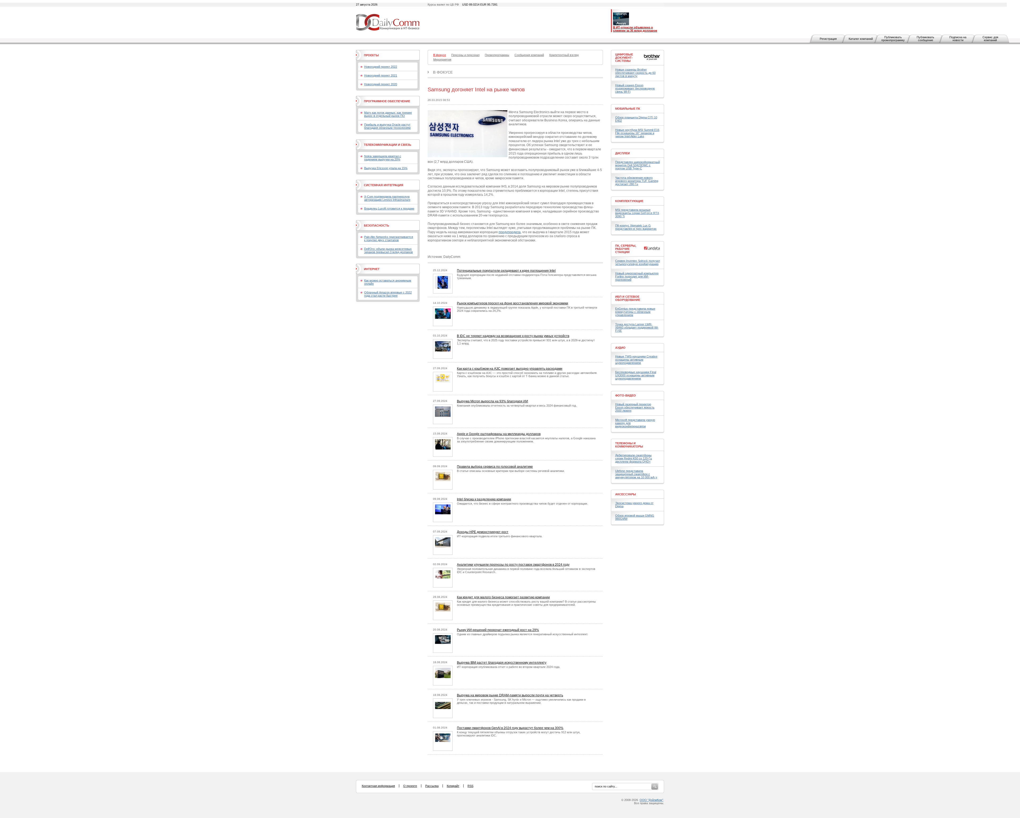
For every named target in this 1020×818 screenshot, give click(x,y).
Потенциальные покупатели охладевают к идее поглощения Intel (506, 270)
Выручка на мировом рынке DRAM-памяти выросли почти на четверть (510, 695)
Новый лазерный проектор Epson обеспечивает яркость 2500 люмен (634, 407)
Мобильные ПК (627, 108)
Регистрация (828, 38)
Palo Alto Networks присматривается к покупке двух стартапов (388, 238)
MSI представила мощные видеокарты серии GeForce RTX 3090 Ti (637, 213)
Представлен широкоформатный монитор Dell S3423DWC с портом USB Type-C (637, 165)
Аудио (620, 347)
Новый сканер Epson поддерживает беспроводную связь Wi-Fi (635, 88)
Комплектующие (629, 201)
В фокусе (443, 72)
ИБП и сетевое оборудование (627, 298)
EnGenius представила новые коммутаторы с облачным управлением (635, 312)
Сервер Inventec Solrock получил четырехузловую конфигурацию (637, 262)
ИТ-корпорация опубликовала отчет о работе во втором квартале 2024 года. (508, 666)
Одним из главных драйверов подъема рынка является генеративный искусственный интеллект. (522, 634)
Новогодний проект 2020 (380, 84)
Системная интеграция (383, 185)
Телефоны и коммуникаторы (629, 445)
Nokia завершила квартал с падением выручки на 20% (382, 158)
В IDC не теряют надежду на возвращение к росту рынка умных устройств (513, 336)
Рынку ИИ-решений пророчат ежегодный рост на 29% (498, 630)
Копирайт (453, 785)
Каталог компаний (861, 38)
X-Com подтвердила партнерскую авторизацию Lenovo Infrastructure (387, 198)
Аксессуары (625, 494)
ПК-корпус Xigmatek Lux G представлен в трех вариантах (636, 227)
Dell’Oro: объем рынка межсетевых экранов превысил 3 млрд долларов (388, 250)
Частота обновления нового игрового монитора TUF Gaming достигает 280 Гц (636, 181)
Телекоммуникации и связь (387, 144)
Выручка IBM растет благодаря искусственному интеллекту (501, 662)
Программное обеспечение (387, 101)
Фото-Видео (625, 395)
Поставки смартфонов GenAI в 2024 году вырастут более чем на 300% (510, 728)
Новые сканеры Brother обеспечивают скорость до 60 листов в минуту (635, 73)
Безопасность (376, 225)
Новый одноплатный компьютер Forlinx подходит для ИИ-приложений (636, 276)
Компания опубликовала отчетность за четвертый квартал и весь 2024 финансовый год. (517, 405)
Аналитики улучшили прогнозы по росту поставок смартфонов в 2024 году (513, 564)
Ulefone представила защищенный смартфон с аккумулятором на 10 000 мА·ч (636, 474)
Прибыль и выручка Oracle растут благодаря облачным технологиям (387, 126)
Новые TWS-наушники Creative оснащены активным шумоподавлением (636, 359)
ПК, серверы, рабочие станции (625, 249)
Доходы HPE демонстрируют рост (482, 532)
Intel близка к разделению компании (484, 499)
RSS (470, 785)
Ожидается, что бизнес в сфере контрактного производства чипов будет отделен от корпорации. (522, 503)
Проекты (371, 55)
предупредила (510, 232)
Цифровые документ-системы (624, 57)
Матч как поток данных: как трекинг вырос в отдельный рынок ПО (388, 114)
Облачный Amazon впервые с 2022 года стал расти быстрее (388, 294)
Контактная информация (378, 785)
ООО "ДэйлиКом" (651, 800)
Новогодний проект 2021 (380, 75)
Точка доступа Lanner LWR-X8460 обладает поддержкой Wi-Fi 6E (636, 327)
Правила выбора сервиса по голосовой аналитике (495, 466)
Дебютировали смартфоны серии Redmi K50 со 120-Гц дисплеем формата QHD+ (633, 458)
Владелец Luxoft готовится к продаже (389, 208)
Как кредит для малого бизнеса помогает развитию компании (503, 597)
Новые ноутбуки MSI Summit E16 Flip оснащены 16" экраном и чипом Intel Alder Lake (637, 133)
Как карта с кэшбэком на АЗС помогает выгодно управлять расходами (509, 368)
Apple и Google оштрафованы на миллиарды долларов (499, 434)
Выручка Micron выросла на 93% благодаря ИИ (492, 401)
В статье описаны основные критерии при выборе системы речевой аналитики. (511, 470)
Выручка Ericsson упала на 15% (385, 168)
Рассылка (432, 785)
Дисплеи (622, 153)
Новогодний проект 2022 (380, 66)
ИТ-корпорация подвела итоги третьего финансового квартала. (499, 536)
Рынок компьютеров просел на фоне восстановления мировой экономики (512, 303)
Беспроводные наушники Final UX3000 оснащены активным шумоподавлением (635, 375)
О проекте (410, 785)
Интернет (372, 269)
